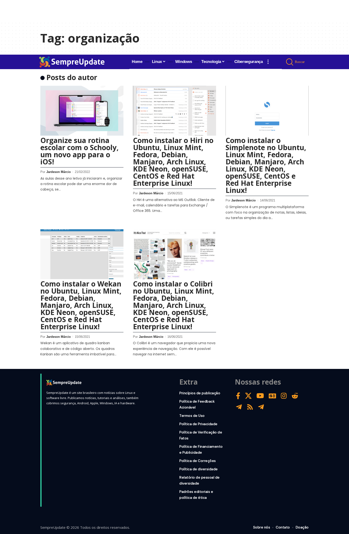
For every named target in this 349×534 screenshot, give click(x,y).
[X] (248, 395)
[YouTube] (260, 395)
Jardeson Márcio (58, 172)
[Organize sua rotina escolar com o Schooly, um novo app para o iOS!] (81, 111)
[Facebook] (238, 395)
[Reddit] (294, 395)
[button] (268, 62)
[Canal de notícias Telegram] (261, 407)
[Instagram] (284, 395)
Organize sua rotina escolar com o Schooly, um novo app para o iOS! (79, 151)
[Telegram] (239, 407)
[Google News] (272, 395)
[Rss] (250, 407)
